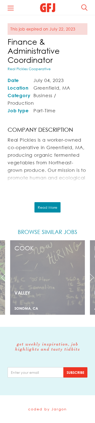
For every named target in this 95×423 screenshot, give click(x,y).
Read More (47, 207)
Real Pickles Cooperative (29, 69)
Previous (7, 277)
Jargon (59, 409)
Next (88, 277)
